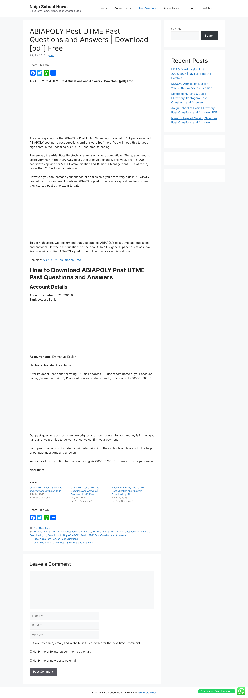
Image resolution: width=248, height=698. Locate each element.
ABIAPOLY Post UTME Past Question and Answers (62, 531)
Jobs (193, 8)
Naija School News (49, 6)
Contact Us (121, 8)
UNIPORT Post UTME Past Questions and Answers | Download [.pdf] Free (85, 491)
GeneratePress (147, 692)
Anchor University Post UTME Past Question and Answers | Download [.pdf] (128, 491)
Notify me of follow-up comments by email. (62, 651)
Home (104, 8)
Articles (207, 8)
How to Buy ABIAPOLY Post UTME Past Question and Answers (90, 535)
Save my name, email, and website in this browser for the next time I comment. (87, 643)
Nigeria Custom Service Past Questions (55, 538)
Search (176, 29)
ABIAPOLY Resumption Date (62, 260)
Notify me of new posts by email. (55, 660)
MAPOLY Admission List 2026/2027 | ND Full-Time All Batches (191, 74)
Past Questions (148, 8)
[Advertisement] (92, 111)
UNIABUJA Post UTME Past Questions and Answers (63, 542)
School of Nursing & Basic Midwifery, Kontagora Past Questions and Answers (189, 98)
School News (171, 8)
